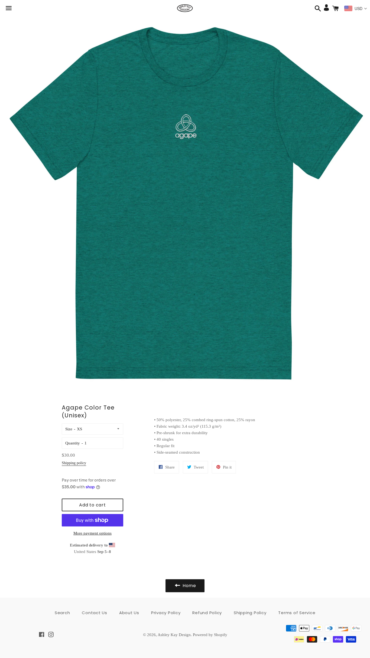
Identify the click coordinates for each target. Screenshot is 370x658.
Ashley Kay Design (174, 635)
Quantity (72, 443)
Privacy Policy (166, 613)
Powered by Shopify (210, 635)
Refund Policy (207, 613)
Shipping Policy (250, 613)
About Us (129, 613)
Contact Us (94, 613)
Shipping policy (74, 463)
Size (68, 429)
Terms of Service (296, 613)
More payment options (92, 533)
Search (62, 613)
